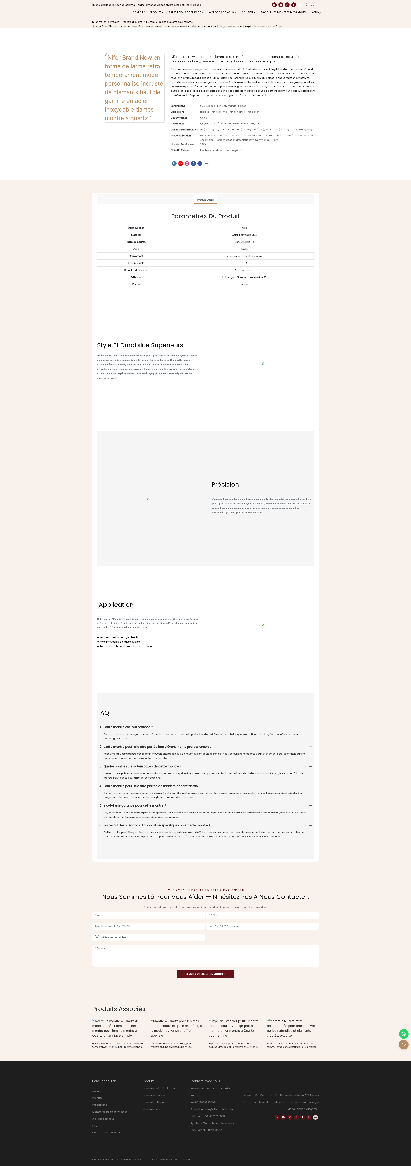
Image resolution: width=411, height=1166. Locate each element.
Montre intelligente (154, 1102)
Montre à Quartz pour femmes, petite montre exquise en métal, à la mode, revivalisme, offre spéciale (172, 1045)
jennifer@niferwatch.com (217, 1109)
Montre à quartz (132, 22)
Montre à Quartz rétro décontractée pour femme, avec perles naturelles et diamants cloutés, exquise (291, 1045)
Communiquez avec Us (106, 1132)
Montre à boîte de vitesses (159, 1088)
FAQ (95, 1126)
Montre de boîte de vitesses (110, 1112)
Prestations (99, 1105)
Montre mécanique (154, 1095)
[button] (320, 12)
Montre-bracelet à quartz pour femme (169, 22)
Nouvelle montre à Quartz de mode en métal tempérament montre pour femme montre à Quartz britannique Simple (117, 1045)
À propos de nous (103, 1119)
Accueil (96, 1091)
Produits (97, 1098)
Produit (114, 22)
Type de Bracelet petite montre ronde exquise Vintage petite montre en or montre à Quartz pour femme (234, 1045)
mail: (197, 1109)
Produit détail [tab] (205, 199)
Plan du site (189, 1159)
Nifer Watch (99, 22)
